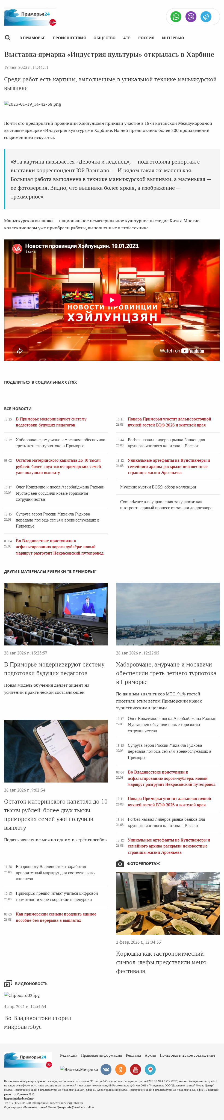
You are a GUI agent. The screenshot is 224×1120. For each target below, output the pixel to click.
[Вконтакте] (106, 1069)
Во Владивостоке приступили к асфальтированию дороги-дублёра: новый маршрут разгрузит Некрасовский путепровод (60, 547)
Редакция (68, 1055)
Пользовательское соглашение (187, 1055)
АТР (127, 37)
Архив (150, 1055)
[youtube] (135, 1069)
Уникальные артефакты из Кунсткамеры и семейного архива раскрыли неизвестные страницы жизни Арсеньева (169, 466)
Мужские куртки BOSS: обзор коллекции (158, 487)
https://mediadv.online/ (19, 1098)
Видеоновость (31, 983)
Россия (146, 37)
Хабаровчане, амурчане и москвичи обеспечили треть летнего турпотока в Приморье (166, 673)
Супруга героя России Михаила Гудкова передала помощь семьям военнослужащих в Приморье (57, 520)
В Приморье (32, 37)
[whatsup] (175, 16)
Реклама (133, 1055)
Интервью (173, 37)
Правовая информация (101, 1055)
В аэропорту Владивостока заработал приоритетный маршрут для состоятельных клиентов (56, 872)
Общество (104, 37)
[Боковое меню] (7, 37)
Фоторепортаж (143, 863)
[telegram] (206, 16)
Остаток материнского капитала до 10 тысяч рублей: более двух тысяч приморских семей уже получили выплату (58, 466)
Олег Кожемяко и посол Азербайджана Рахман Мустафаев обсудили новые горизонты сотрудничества (60, 493)
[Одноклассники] (120, 1069)
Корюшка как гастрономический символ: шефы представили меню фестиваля (161, 962)
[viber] (190, 16)
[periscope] (150, 1069)
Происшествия (69, 37)
